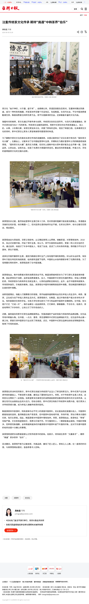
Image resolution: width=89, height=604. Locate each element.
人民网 (59, 573)
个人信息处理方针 (15, 582)
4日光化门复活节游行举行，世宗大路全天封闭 (25, 520)
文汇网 (45, 573)
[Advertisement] (44, 472)
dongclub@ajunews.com (50, 594)
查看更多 (10, 530)
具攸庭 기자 (6, 29)
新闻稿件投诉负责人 (61, 582)
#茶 (6, 497)
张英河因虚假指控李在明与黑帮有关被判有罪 (24, 524)
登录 (75, 9)
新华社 (37, 573)
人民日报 (30, 573)
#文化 (27, 497)
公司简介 (5, 582)
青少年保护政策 (27, 582)
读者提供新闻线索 (48, 582)
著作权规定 (37, 582)
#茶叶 (16, 497)
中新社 (52, 573)
